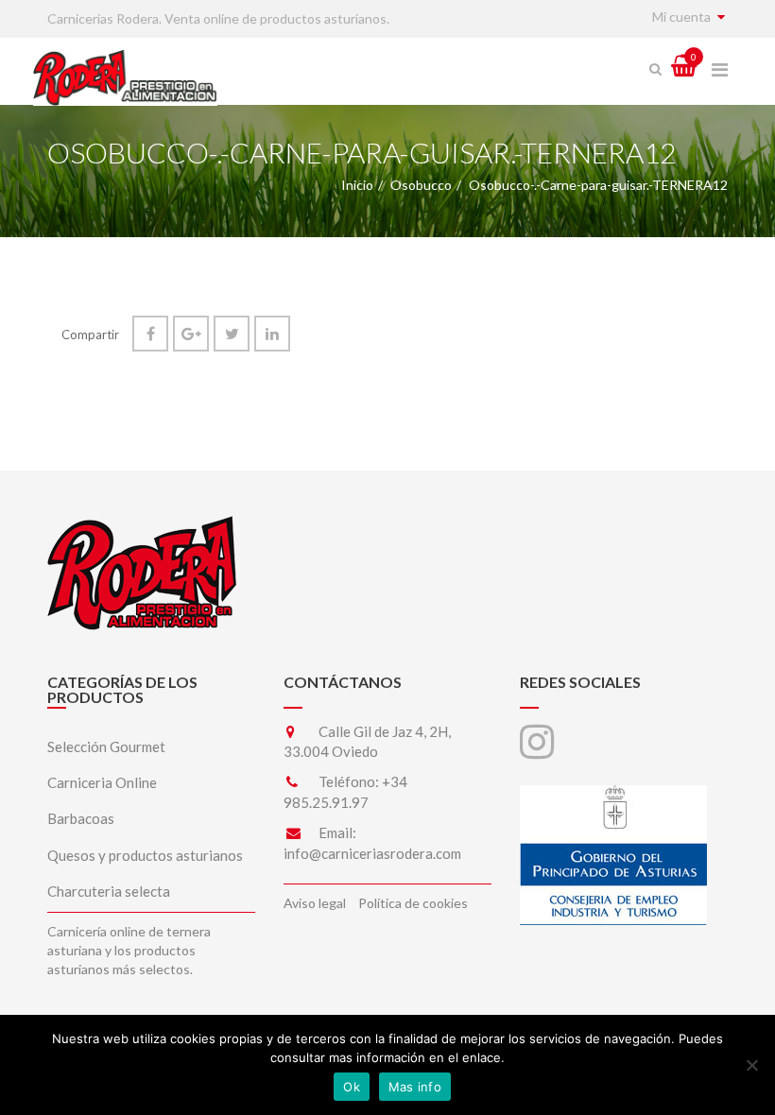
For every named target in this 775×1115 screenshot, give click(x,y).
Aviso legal (315, 903)
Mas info (414, 1086)
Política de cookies (413, 903)
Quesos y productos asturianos (145, 855)
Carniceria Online (102, 782)
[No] (751, 1064)
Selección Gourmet (106, 746)
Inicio (357, 185)
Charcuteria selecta (108, 891)
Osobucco (421, 185)
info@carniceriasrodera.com (372, 853)
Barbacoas (80, 818)
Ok (351, 1086)
